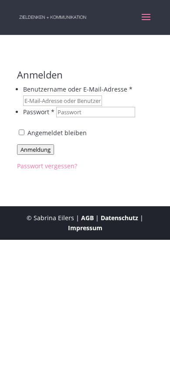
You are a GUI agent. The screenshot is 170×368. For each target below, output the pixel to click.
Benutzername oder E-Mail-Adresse (78, 89)
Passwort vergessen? (47, 166)
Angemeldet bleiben (56, 133)
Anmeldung (35, 149)
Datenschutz (119, 218)
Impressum (85, 228)
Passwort (38, 112)
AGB (87, 218)
